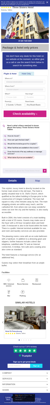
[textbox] (26, 82)
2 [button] (21, 340)
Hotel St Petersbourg (13, 331)
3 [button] (24, 340)
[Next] (47, 322)
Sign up (36, 366)
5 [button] (28, 340)
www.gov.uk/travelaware (41, 402)
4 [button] (26, 340)
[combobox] (25, 82)
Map (37, 180)
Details (12, 180)
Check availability (24, 113)
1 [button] (19, 340)
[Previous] (3, 322)
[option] (25, 322)
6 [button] (31, 340)
